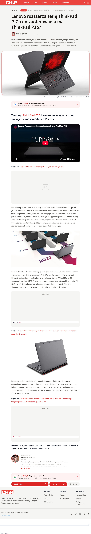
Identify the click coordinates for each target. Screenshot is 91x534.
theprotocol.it (6, 515)
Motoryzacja (48, 502)
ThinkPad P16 (31, 115)
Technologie (48, 495)
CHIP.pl (8, 512)
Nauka (55, 2)
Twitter (55, 484)
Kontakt (78, 498)
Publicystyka (65, 2)
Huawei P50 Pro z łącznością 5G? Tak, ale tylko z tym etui (42, 167)
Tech (27, 2)
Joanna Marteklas (21, 33)
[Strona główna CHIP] (11, 3)
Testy (35, 2)
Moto (45, 2)
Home (15, 10)
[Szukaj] (84, 2)
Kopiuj (75, 484)
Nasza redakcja (81, 495)
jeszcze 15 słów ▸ (25, 468)
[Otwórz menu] (87, 2)
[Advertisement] (45, 308)
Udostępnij (18, 484)
